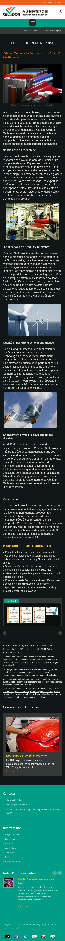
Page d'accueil (12, 834)
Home (25, 31)
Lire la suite (11, 771)
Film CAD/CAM (22, 691)
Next (59, 873)
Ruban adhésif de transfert (46, 694)
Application (10, 848)
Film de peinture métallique (22, 694)
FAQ (7, 857)
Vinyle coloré (45, 689)
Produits (9, 843)
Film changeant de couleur (41, 691)
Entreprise (36, 31)
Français (56, 2)
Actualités (10, 852)
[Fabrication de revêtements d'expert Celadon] (32, 83)
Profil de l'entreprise (53, 31)
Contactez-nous (22, 697)
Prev (54, 873)
